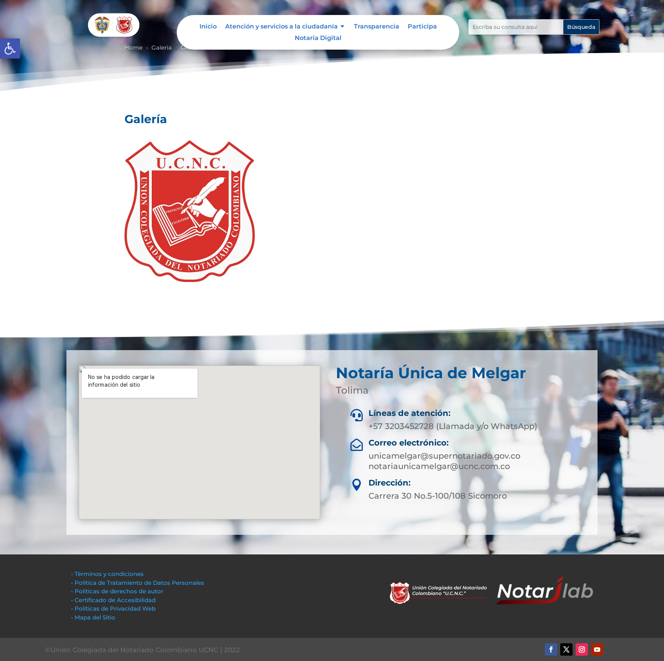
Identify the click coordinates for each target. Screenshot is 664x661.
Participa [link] (422, 27)
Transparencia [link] (376, 27)
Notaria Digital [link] (318, 38)
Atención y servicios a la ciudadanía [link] (281, 27)
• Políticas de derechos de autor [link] (117, 591)
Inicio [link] (208, 27)
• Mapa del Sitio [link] (94, 617)
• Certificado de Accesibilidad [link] (113, 600)
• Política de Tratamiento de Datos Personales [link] (137, 582)
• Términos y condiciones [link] (107, 574)
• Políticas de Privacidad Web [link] (113, 608)
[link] (10, 48)
